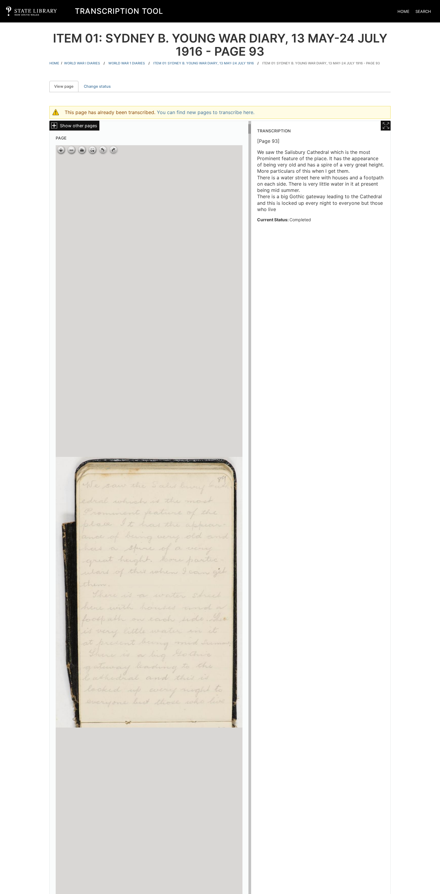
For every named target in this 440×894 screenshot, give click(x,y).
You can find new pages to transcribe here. (205, 112)
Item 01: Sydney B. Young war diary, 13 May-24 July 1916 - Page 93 (321, 63)
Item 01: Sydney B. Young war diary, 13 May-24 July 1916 (203, 63)
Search (423, 11)
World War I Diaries (82, 63)
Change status (97, 86)
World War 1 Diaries (126, 63)
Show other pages (78, 125)
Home (403, 11)
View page (66, 86)
